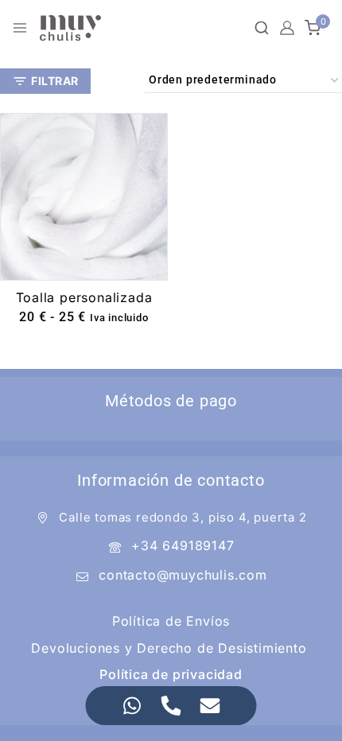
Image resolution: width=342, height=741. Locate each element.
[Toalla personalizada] (84, 197)
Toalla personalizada (84, 297)
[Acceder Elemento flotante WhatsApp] (132, 705)
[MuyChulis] (70, 28)
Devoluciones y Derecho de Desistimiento (168, 648)
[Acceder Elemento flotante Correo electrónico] (210, 705)
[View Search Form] (262, 28)
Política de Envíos (171, 621)
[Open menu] (20, 28)
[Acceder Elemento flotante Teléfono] (171, 705)
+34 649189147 (182, 545)
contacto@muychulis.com (183, 575)
